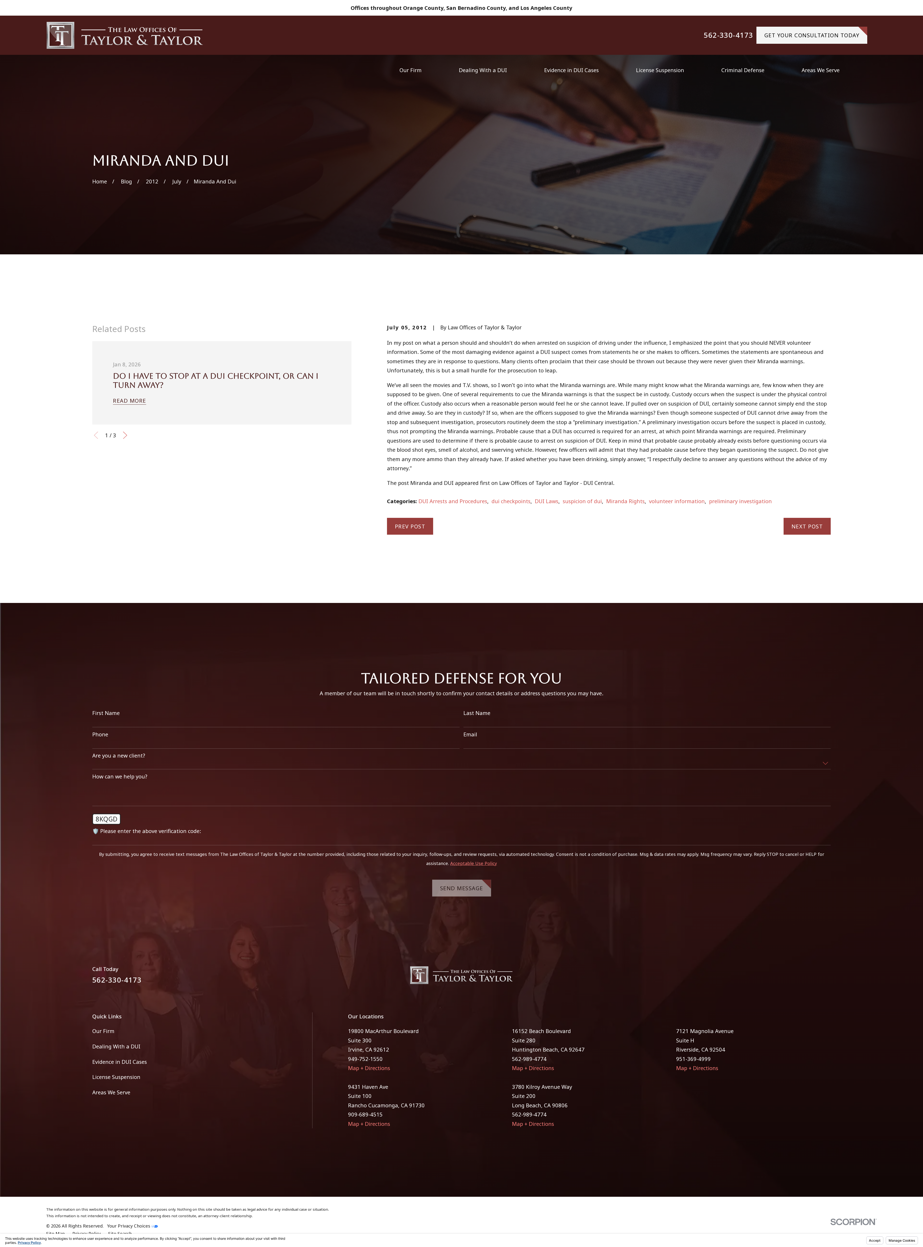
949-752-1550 (365, 1058)
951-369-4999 (693, 1058)
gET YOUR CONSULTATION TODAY (812, 35)
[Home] (125, 35)
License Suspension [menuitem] (660, 70)
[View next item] (125, 435)
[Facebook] (810, 978)
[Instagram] (827, 978)
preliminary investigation (740, 501)
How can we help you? (119, 776)
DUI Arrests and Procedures (452, 501)
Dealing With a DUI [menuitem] (483, 70)
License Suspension (116, 1076)
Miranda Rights (625, 501)
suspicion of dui (582, 501)
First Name (106, 713)
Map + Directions (369, 1068)
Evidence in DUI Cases (119, 1061)
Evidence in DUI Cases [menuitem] (571, 70)
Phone (100, 734)
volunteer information (677, 501)
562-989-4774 (529, 1058)
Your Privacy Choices (129, 1226)
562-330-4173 (728, 35)
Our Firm (103, 1030)
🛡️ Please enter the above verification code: (146, 831)
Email (470, 734)
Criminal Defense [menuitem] (742, 70)
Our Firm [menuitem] (410, 70)
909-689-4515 (365, 1114)
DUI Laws (546, 501)
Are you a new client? (118, 755)
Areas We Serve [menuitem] (821, 70)
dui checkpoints (511, 501)
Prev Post (410, 526)
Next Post (807, 526)
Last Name (476, 713)
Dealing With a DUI (116, 1046)
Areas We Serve (111, 1092)
